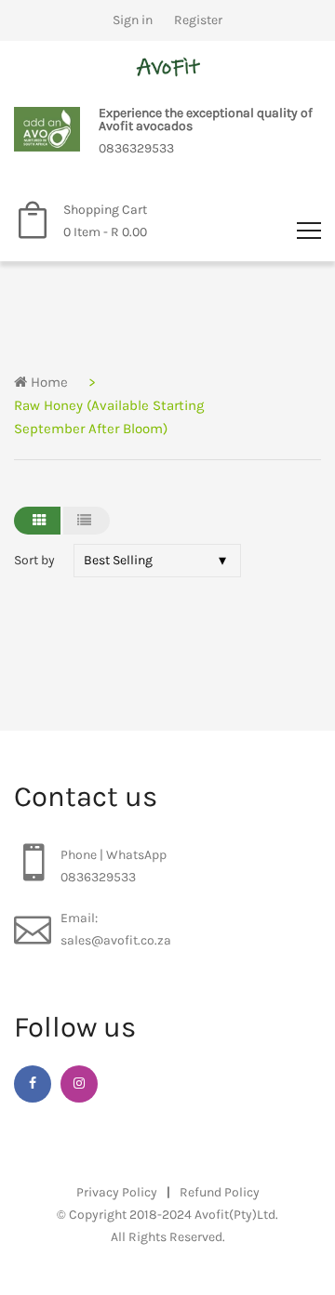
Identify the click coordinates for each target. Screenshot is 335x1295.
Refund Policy (220, 1192)
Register (198, 20)
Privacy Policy (116, 1192)
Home (47, 382)
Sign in (133, 20)
